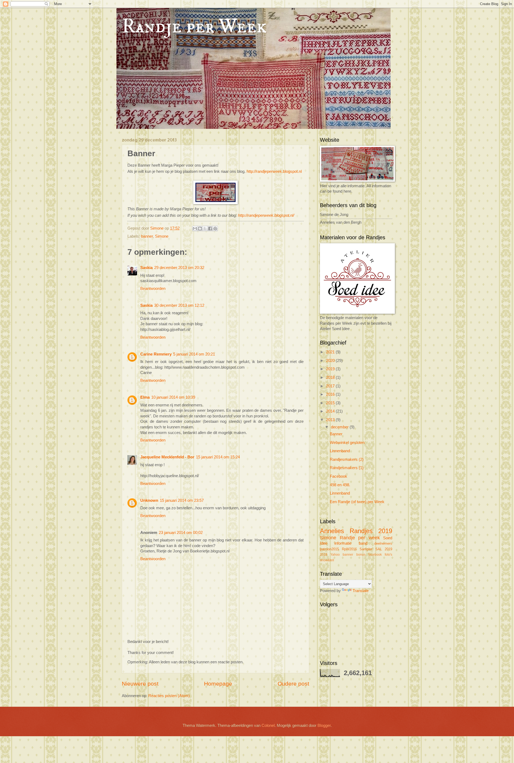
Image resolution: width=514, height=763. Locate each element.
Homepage (218, 683)
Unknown (149, 500)
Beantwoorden (152, 288)
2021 (331, 352)
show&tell (327, 560)
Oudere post (293, 683)
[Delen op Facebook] (210, 228)
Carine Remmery (156, 354)
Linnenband (340, 451)
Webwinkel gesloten (347, 442)
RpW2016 (349, 549)
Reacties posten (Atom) (169, 696)
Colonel (268, 725)
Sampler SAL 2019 (376, 549)
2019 (331, 369)
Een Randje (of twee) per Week (357, 502)
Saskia (146, 267)
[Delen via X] (205, 228)
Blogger (324, 725)
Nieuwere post (140, 683)
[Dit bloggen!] (200, 228)
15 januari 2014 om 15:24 (218, 457)
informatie (343, 543)
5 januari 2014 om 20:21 (194, 354)
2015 (331, 403)
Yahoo (335, 554)
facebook (375, 554)
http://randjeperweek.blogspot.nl (274, 171)
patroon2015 (329, 549)
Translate (361, 591)
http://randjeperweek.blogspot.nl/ (266, 215)
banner (147, 236)
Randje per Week (194, 26)
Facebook (338, 476)
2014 (331, 411)
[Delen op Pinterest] (215, 228)
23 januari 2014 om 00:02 (181, 532)
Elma (145, 397)
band (363, 543)
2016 (331, 394)
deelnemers (383, 543)
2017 (331, 386)
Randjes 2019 (371, 531)
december (340, 427)
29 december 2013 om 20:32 (179, 267)
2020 (331, 360)
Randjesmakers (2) (347, 459)
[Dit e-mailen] (195, 228)
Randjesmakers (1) (347, 468)
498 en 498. (340, 485)
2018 (331, 377)
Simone (161, 236)
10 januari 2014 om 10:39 (173, 397)
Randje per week (360, 537)
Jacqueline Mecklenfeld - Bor (167, 457)
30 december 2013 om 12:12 (179, 305)
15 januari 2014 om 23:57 (182, 500)
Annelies (332, 531)
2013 (331, 420)
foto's (388, 554)
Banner (336, 434)
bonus (360, 554)
